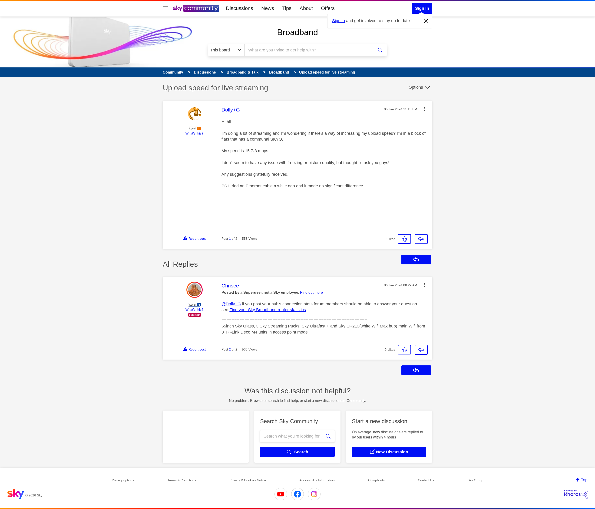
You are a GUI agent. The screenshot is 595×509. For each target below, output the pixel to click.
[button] (424, 109)
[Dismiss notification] (426, 21)
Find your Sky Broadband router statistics (267, 309)
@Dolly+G (231, 304)
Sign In (422, 8)
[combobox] (309, 50)
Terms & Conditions (182, 480)
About (306, 8)
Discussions (239, 8)
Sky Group (475, 480)
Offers (328, 8)
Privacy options (123, 480)
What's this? (194, 133)
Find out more (311, 292)
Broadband (297, 32)
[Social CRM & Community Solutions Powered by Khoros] (576, 494)
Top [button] (584, 480)
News (267, 8)
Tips (286, 8)
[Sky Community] (196, 8)
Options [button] (416, 87)
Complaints (376, 480)
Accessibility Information (317, 480)
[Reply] (421, 239)
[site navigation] (165, 8)
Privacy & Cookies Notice (247, 480)
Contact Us (426, 480)
